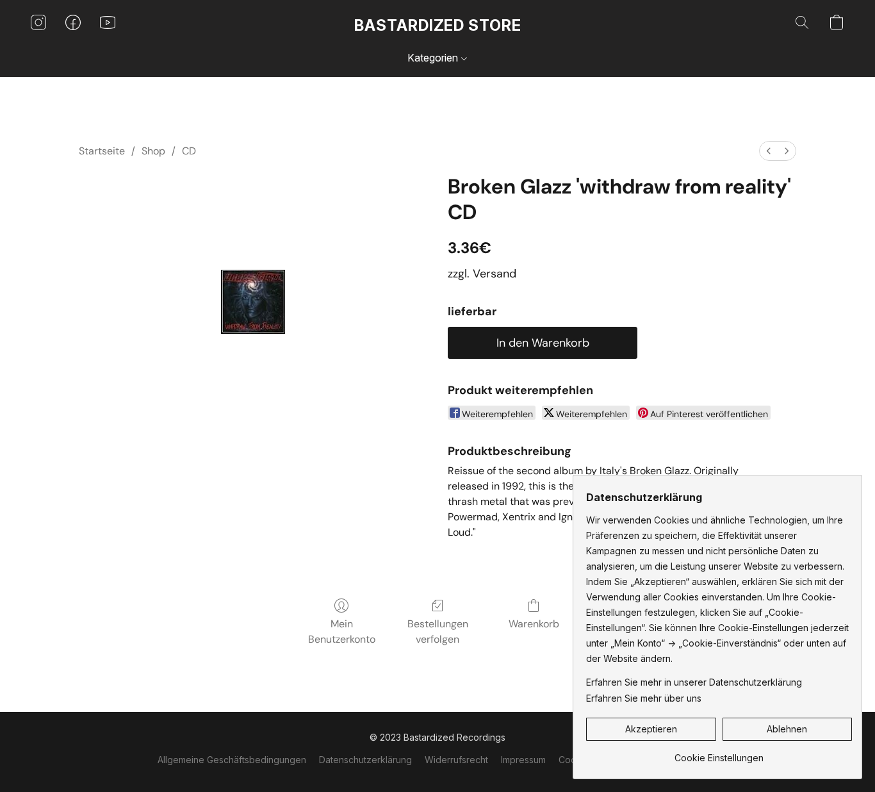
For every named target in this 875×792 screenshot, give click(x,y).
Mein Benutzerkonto (341, 631)
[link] (719, 753)
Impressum (523, 759)
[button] (437, 26)
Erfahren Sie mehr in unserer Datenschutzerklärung (694, 682)
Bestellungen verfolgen (437, 631)
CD (189, 151)
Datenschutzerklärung (365, 759)
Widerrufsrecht (456, 759)
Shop (153, 151)
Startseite (102, 151)
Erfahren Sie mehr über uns (643, 698)
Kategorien (434, 57)
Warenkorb (534, 624)
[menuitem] (769, 151)
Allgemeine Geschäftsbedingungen (232, 759)
